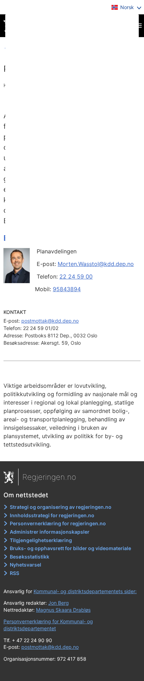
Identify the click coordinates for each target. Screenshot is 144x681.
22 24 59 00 (76, 276)
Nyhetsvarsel (25, 565)
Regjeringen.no (49, 477)
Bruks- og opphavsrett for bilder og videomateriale (70, 548)
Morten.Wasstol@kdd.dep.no (96, 263)
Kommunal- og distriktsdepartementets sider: (85, 591)
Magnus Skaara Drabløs (63, 610)
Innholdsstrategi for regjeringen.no (52, 515)
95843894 (67, 289)
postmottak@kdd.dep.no (50, 321)
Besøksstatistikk (29, 557)
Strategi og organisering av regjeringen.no (60, 507)
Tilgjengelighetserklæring (41, 540)
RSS (14, 573)
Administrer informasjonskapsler (49, 532)
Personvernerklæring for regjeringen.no (58, 523)
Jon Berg (58, 603)
